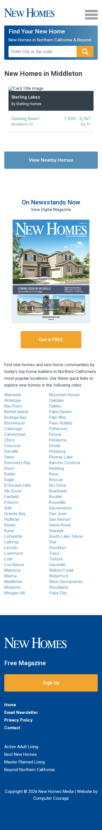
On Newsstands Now (51, 202)
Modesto (12, 587)
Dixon (9, 468)
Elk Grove (13, 491)
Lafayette (13, 536)
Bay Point (13, 406)
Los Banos (14, 564)
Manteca (12, 570)
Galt (8, 508)
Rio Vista (57, 485)
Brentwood (14, 423)
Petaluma (58, 440)
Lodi (8, 559)
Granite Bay (15, 513)
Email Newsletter (21, 712)
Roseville (57, 502)
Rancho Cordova (64, 462)
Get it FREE (51, 339)
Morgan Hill (14, 593)
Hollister (12, 519)
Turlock (56, 559)
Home (10, 704)
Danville (11, 451)
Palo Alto (57, 417)
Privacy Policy (18, 720)
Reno (54, 474)
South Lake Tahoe (66, 536)
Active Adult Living (21, 746)
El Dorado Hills (17, 485)
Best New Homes (20, 754)
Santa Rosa (60, 525)
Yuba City (58, 593)
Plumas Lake (61, 457)
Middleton (13, 581)
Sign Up (51, 683)
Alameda (12, 394)
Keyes (10, 525)
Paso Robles (61, 423)
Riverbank (58, 491)
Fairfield (11, 496)
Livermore (13, 553)
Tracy (54, 553)
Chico (9, 440)
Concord (12, 445)
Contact (12, 727)
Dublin (9, 474)
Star (53, 542)
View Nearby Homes (51, 160)
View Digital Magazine (51, 209)
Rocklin (55, 496)
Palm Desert (60, 411)
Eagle (9, 479)
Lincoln (11, 547)
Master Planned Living (24, 762)
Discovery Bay (17, 462)
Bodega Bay (15, 417)
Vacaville (57, 564)
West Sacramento (66, 581)
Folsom (11, 502)
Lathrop (11, 542)
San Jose (58, 513)
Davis (9, 457)
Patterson (58, 428)
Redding (56, 468)
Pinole (54, 445)
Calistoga (13, 428)
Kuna (9, 530)
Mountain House (64, 394)
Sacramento (60, 508)
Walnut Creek (61, 570)
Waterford (58, 576)
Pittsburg (57, 451)
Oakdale (56, 400)
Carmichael (14, 434)
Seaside (56, 530)
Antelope (12, 400)
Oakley (55, 406)
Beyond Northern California (29, 769)
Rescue (56, 479)
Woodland (58, 587)
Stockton (57, 547)
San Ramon (60, 519)
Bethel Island (16, 411)
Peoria (55, 434)
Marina (10, 576)
